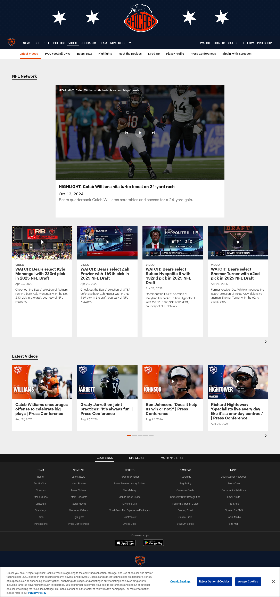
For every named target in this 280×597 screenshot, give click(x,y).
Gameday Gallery (78, 510)
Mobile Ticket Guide (129, 496)
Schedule (40, 503)
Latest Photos (78, 483)
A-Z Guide (185, 476)
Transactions (41, 523)
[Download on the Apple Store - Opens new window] (125, 543)
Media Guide (41, 496)
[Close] (273, 581)
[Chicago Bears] (140, 562)
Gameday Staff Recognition (185, 496)
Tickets (129, 470)
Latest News (78, 476)
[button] (127, 133)
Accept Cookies (248, 581)
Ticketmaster (129, 516)
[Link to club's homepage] (11, 42)
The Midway (129, 490)
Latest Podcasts (78, 496)
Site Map (234, 523)
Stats (40, 516)
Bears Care (234, 483)
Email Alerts (233, 496)
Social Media (234, 516)
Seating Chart (185, 510)
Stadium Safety (185, 523)
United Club (129, 523)
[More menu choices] (129, 42)
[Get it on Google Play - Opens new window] (153, 545)
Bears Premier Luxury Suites (129, 483)
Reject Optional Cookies (214, 581)
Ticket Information (130, 476)
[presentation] (266, 342)
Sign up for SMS (234, 510)
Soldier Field (185, 516)
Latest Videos (78, 490)
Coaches (41, 490)
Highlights (78, 516)
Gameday (185, 470)
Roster (40, 476)
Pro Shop (234, 503)
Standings (40, 510)
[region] (140, 582)
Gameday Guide (185, 490)
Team (41, 470)
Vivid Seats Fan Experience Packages (129, 510)
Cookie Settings (180, 581)
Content (78, 470)
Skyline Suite (129, 503)
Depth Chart (40, 483)
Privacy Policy (37, 592)
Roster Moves (78, 503)
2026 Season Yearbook (233, 476)
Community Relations (234, 490)
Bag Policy (185, 483)
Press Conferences (78, 523)
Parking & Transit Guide (185, 503)
